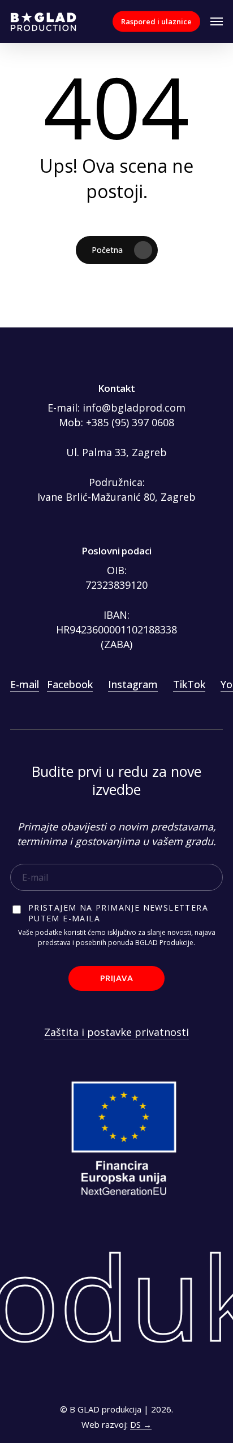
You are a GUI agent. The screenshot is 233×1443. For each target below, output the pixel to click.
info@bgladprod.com (134, 407)
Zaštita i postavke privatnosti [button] (116, 1032)
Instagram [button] (133, 684)
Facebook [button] (70, 684)
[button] (216, 21)
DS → (141, 1424)
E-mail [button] (24, 684)
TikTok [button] (189, 684)
